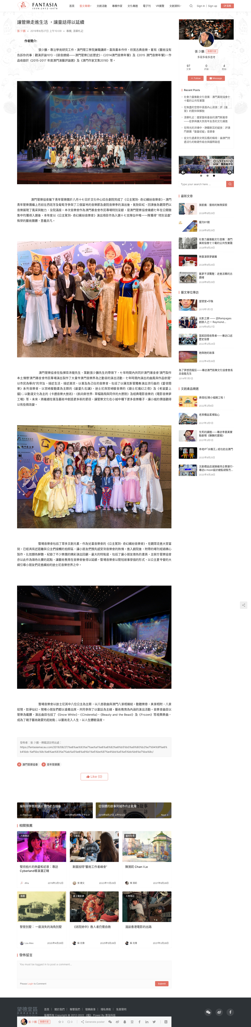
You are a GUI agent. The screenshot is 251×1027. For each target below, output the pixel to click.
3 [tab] (214, 176)
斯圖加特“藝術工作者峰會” (90, 867)
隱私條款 (106, 1009)
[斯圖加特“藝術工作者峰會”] (94, 846)
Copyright (61, 1015)
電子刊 (147, 5)
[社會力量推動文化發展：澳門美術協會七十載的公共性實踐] (188, 243)
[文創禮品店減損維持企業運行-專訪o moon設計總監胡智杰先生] (188, 470)
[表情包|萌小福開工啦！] (188, 401)
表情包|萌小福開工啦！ (212, 397)
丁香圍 (76, 835)
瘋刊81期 (204, 222)
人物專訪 (24, 835)
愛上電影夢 (78, 896)
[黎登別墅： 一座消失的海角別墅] (41, 906)
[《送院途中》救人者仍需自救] (94, 906)
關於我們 (59, 1009)
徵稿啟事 (90, 1009)
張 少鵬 (21, 30)
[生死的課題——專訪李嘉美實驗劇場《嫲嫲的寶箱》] (188, 436)
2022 (81, 1015)
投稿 (228, 5)
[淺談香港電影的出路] (146, 906)
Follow (197, 78)
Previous (183, 172)
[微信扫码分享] (110, 1022)
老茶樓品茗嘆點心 (209, 414)
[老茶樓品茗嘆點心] (188, 418)
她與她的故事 (206, 352)
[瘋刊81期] (188, 226)
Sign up (212, 5)
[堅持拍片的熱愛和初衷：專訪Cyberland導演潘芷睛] (41, 846)
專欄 (68, 30)
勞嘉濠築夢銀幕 (208, 256)
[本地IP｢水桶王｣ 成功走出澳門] (188, 453)
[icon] (208, 1012)
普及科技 (110, 1015)
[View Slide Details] (206, 165)
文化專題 (133, 5)
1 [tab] (201, 176)
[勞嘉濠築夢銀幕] (188, 260)
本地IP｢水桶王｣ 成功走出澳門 (216, 449)
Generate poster (94, 1021)
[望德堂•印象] (188, 305)
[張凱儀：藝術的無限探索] (188, 209)
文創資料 (174, 5)
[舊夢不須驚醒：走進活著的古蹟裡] (188, 278)
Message (217, 78)
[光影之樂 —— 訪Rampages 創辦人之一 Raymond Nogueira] (188, 322)
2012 (74, 1015)
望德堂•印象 (206, 301)
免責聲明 (121, 1009)
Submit (162, 983)
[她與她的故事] (188, 357)
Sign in (201, 5)
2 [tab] (208, 176)
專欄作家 (117, 5)
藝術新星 (130, 835)
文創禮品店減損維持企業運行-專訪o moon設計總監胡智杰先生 (216, 470)
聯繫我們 (75, 1009)
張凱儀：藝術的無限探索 (213, 204)
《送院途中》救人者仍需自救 (92, 927)
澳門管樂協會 (30, 764)
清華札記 (78, 30)
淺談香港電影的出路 (138, 927)
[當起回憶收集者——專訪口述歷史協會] (188, 339)
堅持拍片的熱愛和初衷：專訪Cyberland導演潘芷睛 (39, 869)
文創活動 (102, 5)
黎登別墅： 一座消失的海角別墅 (41, 927)
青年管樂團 (53, 764)
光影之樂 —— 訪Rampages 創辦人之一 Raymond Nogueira (215, 322)
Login (30, 983)
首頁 (71, 5)
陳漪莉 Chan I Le (136, 867)
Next (229, 172)
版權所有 (49, 1015)
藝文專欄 (85, 5)
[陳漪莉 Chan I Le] (146, 846)
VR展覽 (160, 5)
